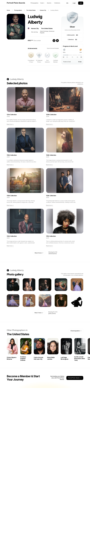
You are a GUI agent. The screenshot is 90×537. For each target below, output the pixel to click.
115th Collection (12, 155)
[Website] (57, 40)
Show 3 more (38, 312)
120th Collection (51, 114)
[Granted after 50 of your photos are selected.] (39, 55)
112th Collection (51, 195)
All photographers (75, 330)
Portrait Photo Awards (16, 3)
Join (81, 3)
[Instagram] (54, 40)
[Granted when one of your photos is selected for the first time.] (47, 55)
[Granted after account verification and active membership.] (55, 55)
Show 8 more (38, 253)
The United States (47, 28)
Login (74, 3)
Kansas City (35, 28)
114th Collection (51, 155)
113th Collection (12, 195)
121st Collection (12, 114)
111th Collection (51, 236)
